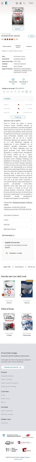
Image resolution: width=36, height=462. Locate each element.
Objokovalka (27, 335)
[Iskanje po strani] (24, 3)
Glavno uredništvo (7, 411)
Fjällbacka (19, 88)
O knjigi (7, 99)
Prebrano (29, 46)
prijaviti (7, 247)
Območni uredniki (7, 414)
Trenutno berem (18, 46)
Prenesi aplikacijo (11, 367)
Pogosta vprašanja (7, 376)
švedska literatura (19, 59)
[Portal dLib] (9, 443)
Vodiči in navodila (6, 379)
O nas (3, 395)
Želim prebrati (7, 46)
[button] (2, 3)
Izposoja (17, 29)
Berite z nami (5, 398)
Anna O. (9, 303)
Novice (3, 402)
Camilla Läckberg (5, 33)
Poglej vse (18, 117)
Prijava (31, 3)
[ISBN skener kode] (20, 3)
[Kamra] (26, 450)
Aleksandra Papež (19, 202)
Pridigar (9, 335)
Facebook (4, 423)
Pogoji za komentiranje (8, 386)
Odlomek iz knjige (11, 215)
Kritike (7, 224)
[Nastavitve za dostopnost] (17, 3)
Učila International (20, 64)
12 (30, 92)
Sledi (31, 36)
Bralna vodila (10, 229)
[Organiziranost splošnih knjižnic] (28, 436)
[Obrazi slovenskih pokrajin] (11, 450)
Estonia (26, 303)
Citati (6, 220)
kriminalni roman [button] (19, 56)
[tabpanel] (18, 155)
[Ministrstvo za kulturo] (11, 436)
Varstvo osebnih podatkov (9, 383)
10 (22, 92)
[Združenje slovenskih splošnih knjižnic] (24, 443)
